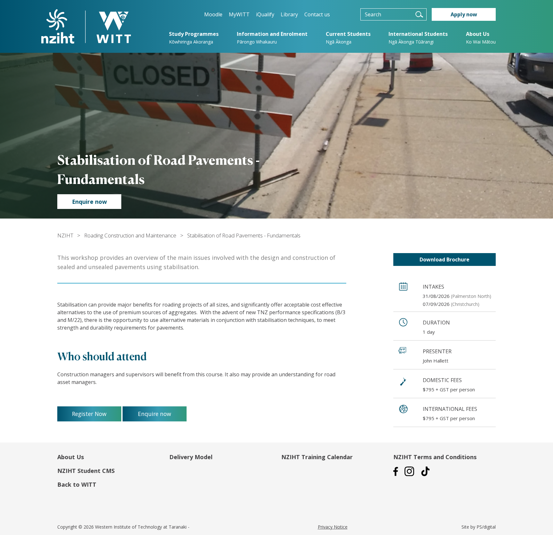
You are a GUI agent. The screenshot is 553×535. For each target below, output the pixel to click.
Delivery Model (190, 457)
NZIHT (65, 235)
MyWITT (239, 14)
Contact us (317, 14)
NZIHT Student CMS (86, 471)
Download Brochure (444, 259)
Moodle (213, 14)
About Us (70, 457)
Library (289, 14)
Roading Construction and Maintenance (130, 235)
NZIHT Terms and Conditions (435, 457)
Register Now (89, 414)
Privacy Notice (333, 527)
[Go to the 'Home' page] (86, 26)
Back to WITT (76, 484)
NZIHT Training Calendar (317, 457)
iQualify (265, 14)
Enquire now (89, 201)
